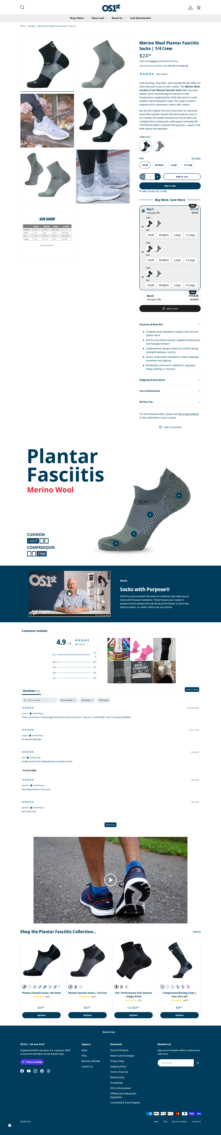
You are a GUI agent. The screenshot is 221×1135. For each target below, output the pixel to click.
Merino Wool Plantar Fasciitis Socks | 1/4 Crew (56, 26)
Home (22, 26)
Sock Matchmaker (140, 18)
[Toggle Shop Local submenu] (106, 18)
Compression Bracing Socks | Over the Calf (179, 994)
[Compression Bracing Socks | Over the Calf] (179, 960)
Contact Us (87, 1066)
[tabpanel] (110, 763)
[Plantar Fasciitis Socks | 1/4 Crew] (87, 960)
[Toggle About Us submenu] (124, 18)
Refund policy (117, 1077)
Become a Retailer (91, 1061)
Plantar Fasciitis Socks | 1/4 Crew (87, 992)
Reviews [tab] (31, 691)
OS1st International (188, 414)
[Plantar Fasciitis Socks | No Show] (41, 960)
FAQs (84, 1055)
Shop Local (98, 18)
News (84, 1050)
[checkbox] (104, 700)
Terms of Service (119, 1072)
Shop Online (77, 18)
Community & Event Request (125, 1102)
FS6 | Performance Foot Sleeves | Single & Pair (133, 994)
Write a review (192, 689)
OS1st (28, 1121)
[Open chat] (9, 1125)
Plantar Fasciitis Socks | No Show (41, 992)
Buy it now (169, 185)
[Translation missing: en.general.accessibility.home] (111, 8)
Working (31, 26)
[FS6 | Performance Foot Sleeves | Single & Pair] (133, 960)
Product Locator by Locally (153, 191)
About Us (117, 18)
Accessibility (116, 1082)
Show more (110, 824)
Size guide (196, 158)
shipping (153, 61)
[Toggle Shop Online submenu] (86, 18)
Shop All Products (119, 1050)
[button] (21, 7)
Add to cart (182, 176)
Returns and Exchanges (122, 1055)
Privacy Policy (117, 1061)
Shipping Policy (118, 1066)
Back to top (109, 1032)
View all (197, 931)
